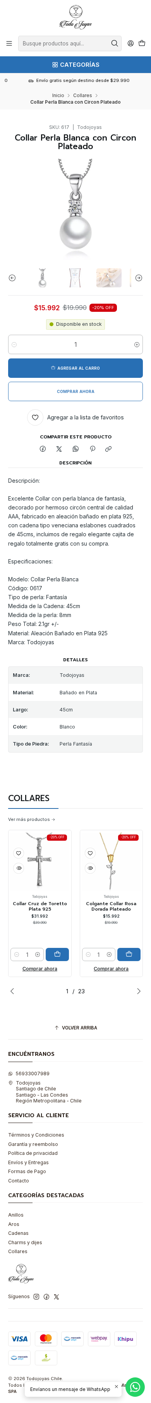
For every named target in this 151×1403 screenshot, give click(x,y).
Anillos (16, 1215)
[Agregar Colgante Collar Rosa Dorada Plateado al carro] (129, 954)
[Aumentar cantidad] (136, 344)
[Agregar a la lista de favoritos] (18, 853)
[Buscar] (115, 43)
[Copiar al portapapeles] (108, 449)
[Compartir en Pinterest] (92, 449)
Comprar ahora (39, 969)
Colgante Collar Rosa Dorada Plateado (111, 907)
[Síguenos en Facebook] (46, 1296)
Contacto (18, 1181)
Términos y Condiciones (36, 1135)
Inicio (58, 95)
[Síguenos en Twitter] (56, 1296)
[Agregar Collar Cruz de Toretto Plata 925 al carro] (57, 954)
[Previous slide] (14, 277)
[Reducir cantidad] (14, 344)
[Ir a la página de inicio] (75, 17)
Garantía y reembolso (33, 1144)
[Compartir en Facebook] (43, 449)
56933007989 (32, 1073)
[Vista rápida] (18, 868)
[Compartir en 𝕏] (59, 449)
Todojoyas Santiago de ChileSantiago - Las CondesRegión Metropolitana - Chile (49, 1092)
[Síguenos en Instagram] (36, 1296)
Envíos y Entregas (28, 1162)
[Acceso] (130, 43)
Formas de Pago (27, 1171)
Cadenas (18, 1233)
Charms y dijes (25, 1242)
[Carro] (142, 44)
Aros (13, 1224)
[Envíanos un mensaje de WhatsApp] (135, 1387)
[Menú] (9, 43)
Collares (82, 95)
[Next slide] (137, 277)
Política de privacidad (33, 1153)
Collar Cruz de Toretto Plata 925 (40, 907)
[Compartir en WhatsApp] (76, 449)
